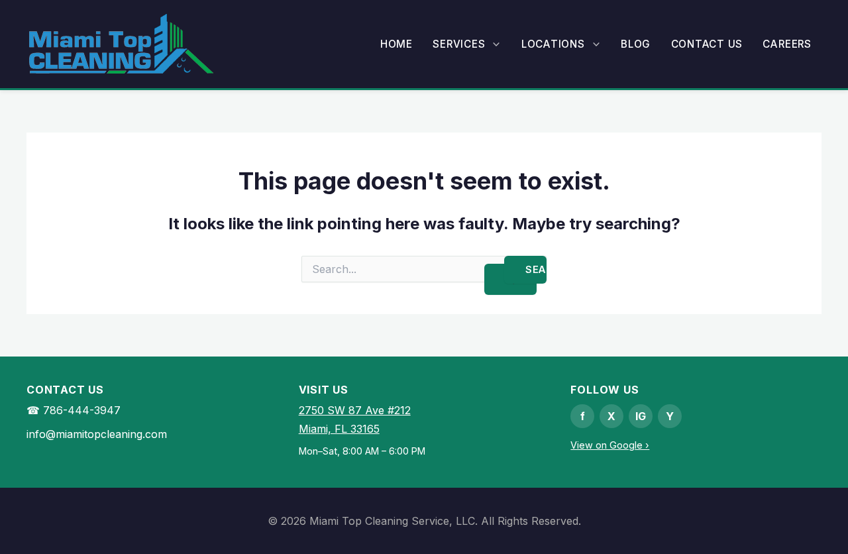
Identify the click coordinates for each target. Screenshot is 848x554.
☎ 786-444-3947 (73, 410)
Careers (787, 44)
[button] (493, 44)
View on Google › (609, 445)
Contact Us (707, 44)
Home (396, 44)
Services (459, 44)
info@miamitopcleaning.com (96, 434)
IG (640, 416)
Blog (636, 44)
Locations (553, 44)
